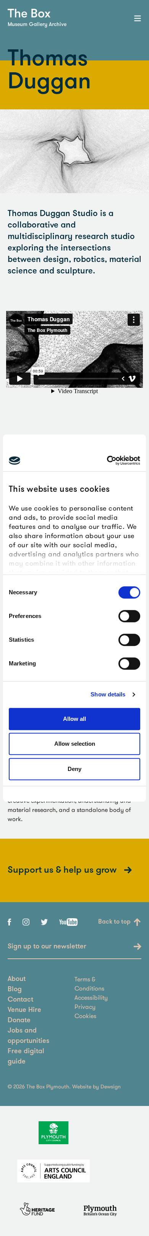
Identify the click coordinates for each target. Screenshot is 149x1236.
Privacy (85, 1006)
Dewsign (110, 1086)
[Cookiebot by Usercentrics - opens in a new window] (107, 460)
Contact (20, 1000)
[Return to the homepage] (29, 13)
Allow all (74, 719)
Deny (74, 769)
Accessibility (91, 997)
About (17, 979)
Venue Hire (24, 1010)
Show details (108, 694)
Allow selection (74, 743)
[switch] (129, 616)
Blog (15, 989)
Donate (19, 1020)
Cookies (85, 1016)
